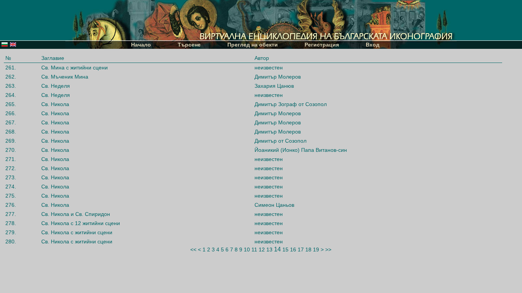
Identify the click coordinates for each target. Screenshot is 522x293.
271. (10, 159)
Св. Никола (55, 104)
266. (10, 113)
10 (247, 249)
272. (10, 168)
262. (10, 77)
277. (10, 214)
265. (10, 104)
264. (10, 95)
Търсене (189, 45)
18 (308, 249)
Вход (372, 45)
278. (10, 223)
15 (285, 249)
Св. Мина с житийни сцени (74, 67)
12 (262, 249)
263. (10, 86)
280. (10, 241)
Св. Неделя (55, 86)
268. (10, 132)
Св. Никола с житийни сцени (76, 232)
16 (293, 249)
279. (10, 232)
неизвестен (269, 67)
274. (10, 187)
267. (10, 122)
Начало (141, 45)
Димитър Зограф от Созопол (291, 104)
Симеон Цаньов (274, 205)
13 (269, 249)
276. (10, 205)
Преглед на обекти (252, 45)
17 (301, 249)
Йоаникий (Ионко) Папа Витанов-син (301, 150)
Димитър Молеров (278, 77)
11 (254, 249)
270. (10, 150)
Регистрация (322, 45)
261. (10, 67)
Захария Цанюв (274, 86)
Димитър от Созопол (280, 141)
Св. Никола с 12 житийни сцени (80, 223)
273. (10, 177)
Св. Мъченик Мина (64, 77)
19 (316, 249)
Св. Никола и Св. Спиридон (75, 214)
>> (328, 249)
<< (193, 249)
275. (10, 196)
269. (10, 141)
